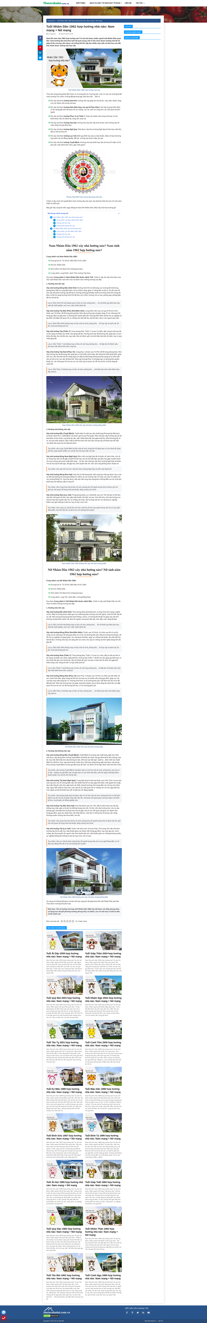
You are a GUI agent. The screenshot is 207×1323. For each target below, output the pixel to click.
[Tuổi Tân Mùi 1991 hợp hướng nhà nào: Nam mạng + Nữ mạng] (64, 1262)
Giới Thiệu (80, 3)
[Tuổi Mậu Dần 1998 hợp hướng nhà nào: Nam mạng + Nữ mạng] (103, 1076)
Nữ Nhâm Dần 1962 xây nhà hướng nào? (67, 228)
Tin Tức (140, 4)
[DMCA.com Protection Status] (51, 1316)
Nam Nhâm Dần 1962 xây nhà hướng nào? (68, 217)
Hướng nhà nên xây (63, 223)
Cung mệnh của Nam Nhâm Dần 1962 (69, 220)
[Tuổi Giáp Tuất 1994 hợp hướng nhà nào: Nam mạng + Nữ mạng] (103, 1169)
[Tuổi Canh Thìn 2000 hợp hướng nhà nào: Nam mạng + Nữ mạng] (103, 1029)
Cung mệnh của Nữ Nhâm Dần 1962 (69, 231)
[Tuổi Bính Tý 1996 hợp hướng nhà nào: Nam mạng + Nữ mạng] (103, 1123)
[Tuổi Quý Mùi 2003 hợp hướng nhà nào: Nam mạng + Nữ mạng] (64, 985)
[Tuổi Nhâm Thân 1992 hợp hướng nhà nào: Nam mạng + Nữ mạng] (103, 1216)
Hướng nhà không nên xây (65, 226)
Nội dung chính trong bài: (58, 213)
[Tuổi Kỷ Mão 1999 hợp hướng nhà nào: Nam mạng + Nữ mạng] (64, 1076)
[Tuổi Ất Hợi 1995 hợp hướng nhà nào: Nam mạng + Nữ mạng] (64, 1169)
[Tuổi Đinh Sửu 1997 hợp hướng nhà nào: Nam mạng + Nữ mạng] (64, 1123)
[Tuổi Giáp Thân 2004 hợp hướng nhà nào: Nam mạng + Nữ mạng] (103, 941)
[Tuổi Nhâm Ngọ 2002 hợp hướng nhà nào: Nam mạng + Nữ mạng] (103, 985)
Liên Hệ (128, 3)
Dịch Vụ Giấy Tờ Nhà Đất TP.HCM (106, 4)
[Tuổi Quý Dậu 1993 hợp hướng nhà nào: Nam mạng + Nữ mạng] (64, 1216)
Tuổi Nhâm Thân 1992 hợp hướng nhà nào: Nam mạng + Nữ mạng (101, 1231)
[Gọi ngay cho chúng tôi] (3, 1318)
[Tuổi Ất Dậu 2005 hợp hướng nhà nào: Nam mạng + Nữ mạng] (64, 941)
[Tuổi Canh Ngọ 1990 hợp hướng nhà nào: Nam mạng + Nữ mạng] (103, 1262)
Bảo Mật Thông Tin (150, 1321)
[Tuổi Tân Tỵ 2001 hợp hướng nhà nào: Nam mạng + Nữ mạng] (64, 1029)
